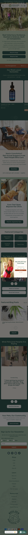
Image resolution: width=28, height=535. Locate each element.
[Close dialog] (26, 258)
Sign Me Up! (20, 270)
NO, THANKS (20, 272)
